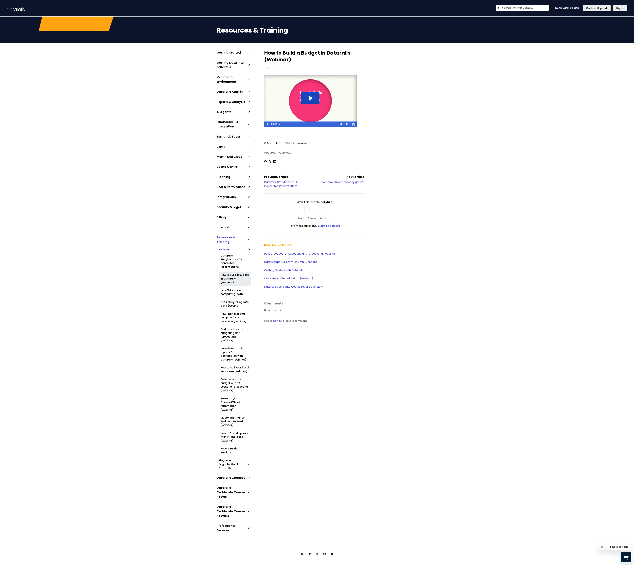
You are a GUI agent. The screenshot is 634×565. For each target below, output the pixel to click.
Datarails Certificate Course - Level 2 (231, 511)
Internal (223, 227)
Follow (269, 68)
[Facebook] (265, 162)
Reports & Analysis (231, 102)
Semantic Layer (228, 136)
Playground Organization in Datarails (229, 464)
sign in (277, 321)
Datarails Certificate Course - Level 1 (231, 492)
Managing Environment (226, 79)
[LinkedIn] (274, 162)
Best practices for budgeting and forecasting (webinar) (300, 254)
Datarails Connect (231, 478)
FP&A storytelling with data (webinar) (288, 278)
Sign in (620, 8)
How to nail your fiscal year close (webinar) (235, 369)
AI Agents (224, 112)
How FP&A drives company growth (342, 182)
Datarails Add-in (230, 92)
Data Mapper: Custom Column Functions (290, 262)
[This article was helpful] (309, 210)
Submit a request (329, 226)
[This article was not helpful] (319, 210)
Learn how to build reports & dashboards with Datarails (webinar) (233, 354)
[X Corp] (270, 162)
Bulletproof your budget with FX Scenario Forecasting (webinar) (234, 385)
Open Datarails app (567, 8)
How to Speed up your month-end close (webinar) (234, 436)
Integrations (226, 197)
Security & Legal (229, 207)
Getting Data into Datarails (230, 65)
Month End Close (229, 157)
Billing (221, 217)
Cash (221, 146)
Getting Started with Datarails (283, 270)
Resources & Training (226, 239)
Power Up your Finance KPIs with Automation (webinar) (232, 404)
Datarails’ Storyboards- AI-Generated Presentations (281, 184)
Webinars (225, 249)
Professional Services (226, 528)
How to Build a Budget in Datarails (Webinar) (235, 278)
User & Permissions (231, 187)
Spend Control (228, 167)
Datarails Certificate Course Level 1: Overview (293, 287)
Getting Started (229, 52)
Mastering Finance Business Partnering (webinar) (233, 421)
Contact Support (596, 8)
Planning (223, 177)
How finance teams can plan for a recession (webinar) (234, 317)
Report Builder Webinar (229, 450)
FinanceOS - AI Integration (228, 124)
